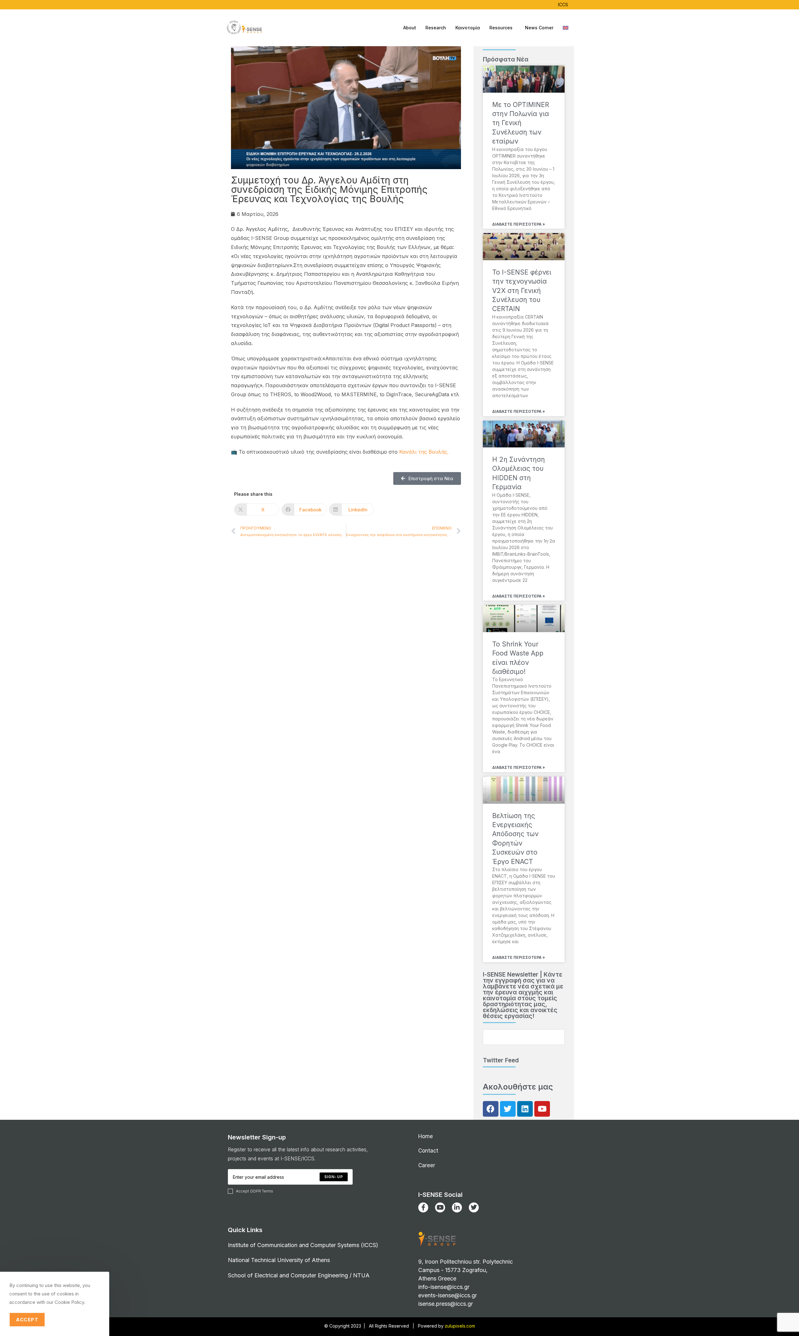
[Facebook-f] (423, 1207)
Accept (27, 1320)
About (409, 27)
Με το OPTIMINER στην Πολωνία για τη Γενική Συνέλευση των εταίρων (520, 123)
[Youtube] (542, 1109)
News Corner (539, 27)
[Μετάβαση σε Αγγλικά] (565, 28)
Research (435, 27)
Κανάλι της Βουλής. (424, 452)
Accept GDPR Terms (254, 1191)
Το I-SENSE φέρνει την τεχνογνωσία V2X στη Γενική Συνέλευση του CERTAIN (521, 290)
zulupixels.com (460, 1326)
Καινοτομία (467, 27)
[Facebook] (490, 1109)
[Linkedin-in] (457, 1207)
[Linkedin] (525, 1109)
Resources (500, 27)
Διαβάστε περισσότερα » (518, 224)
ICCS (563, 4)
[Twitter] (508, 1109)
